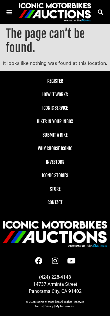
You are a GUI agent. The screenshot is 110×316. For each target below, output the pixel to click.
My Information (65, 306)
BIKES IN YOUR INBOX (55, 121)
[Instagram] (55, 260)
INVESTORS (55, 162)
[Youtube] (71, 260)
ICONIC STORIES (55, 175)
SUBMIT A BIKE (55, 135)
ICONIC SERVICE (55, 108)
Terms (39, 306)
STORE (55, 189)
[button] (100, 12)
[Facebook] (39, 260)
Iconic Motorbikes (48, 301)
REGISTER (55, 81)
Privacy (49, 306)
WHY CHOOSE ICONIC (55, 148)
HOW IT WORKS (55, 94)
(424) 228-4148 (55, 277)
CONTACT (55, 202)
